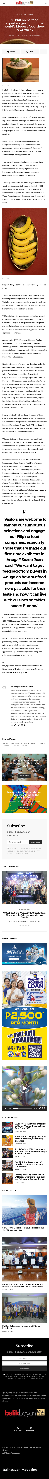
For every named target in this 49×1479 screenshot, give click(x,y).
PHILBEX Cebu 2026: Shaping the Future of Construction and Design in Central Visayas (31, 1151)
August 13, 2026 (7, 1289)
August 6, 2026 (35, 921)
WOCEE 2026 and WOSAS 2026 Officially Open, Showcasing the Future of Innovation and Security (24, 915)
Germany (16, 746)
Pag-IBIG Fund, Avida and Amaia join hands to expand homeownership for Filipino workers (22, 1285)
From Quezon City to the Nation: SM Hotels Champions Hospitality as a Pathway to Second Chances (30, 1177)
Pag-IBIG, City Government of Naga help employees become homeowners (29, 1164)
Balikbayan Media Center (31, 35)
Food (7, 746)
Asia (21, 790)
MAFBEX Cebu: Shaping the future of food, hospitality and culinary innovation (30, 1138)
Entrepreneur (21, 14)
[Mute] (40, 1108)
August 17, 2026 (20, 1182)
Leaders (21, 758)
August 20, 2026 (20, 1131)
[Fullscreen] (43, 1108)
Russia (28, 758)
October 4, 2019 (14, 35)
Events (26, 790)
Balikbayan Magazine (19, 1469)
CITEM (6, 743)
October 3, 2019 (14, 770)
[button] (19, 925)
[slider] (22, 1108)
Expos (43, 743)
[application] (24, 1088)
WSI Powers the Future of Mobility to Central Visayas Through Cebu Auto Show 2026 (30, 1126)
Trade (25, 746)
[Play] (5, 1108)
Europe (30, 14)
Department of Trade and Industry (24, 743)
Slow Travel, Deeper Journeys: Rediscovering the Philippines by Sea (23, 1229)
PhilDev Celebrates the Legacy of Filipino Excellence (21, 1327)
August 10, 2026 (7, 1331)
